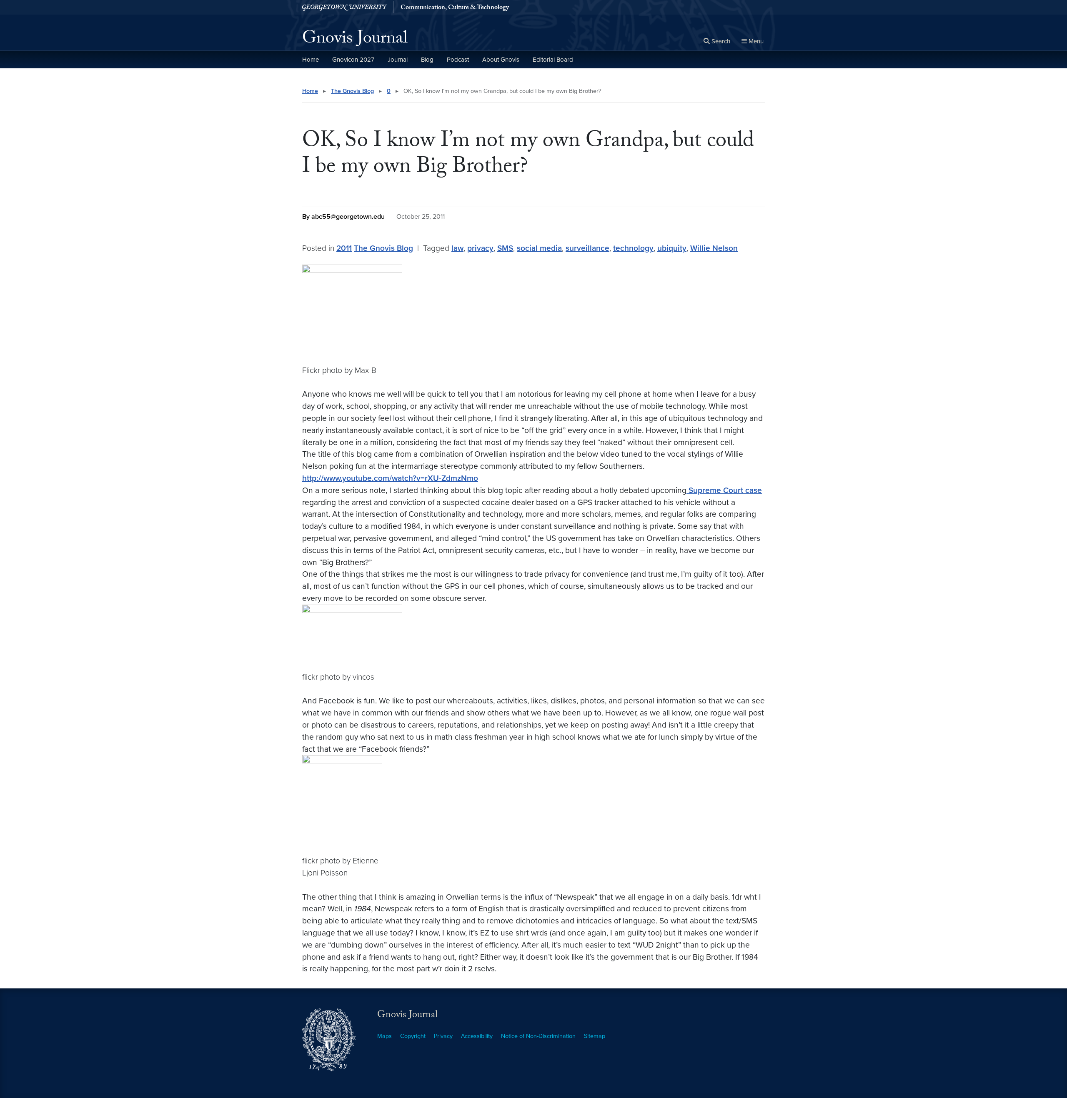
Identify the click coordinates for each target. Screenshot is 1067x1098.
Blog (427, 59)
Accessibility (477, 1036)
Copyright (413, 1036)
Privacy (443, 1036)
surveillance (587, 248)
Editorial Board (553, 59)
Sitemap (594, 1036)
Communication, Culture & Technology (455, 8)
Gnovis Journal (355, 40)
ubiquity (671, 248)
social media (539, 248)
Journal (398, 59)
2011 (344, 248)
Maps (384, 1036)
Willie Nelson (714, 248)
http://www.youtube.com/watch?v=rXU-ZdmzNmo (390, 478)
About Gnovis (500, 59)
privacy (480, 248)
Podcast (458, 59)
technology (633, 248)
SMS (505, 248)
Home (310, 59)
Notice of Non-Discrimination (538, 1036)
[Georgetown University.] (344, 7)
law (457, 248)
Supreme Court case (724, 490)
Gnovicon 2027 (353, 59)
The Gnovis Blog (352, 91)
